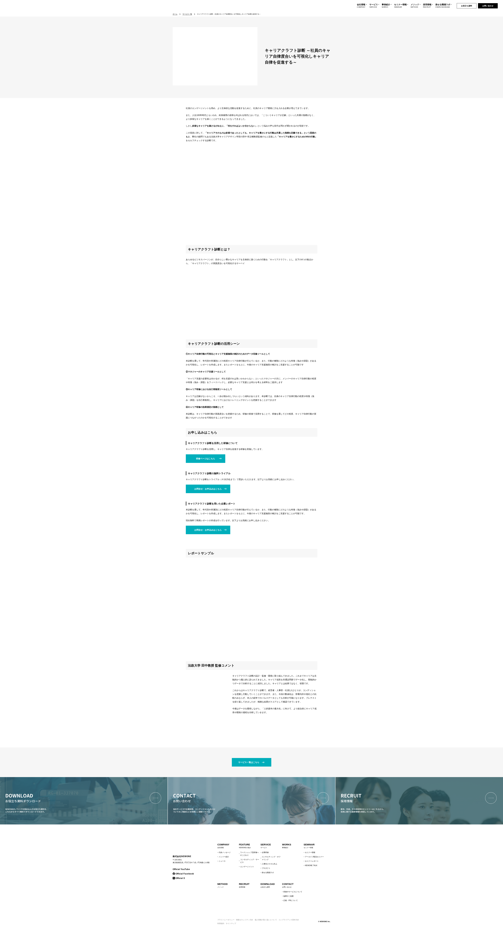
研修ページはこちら (205, 458)
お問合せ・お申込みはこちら (208, 489)
